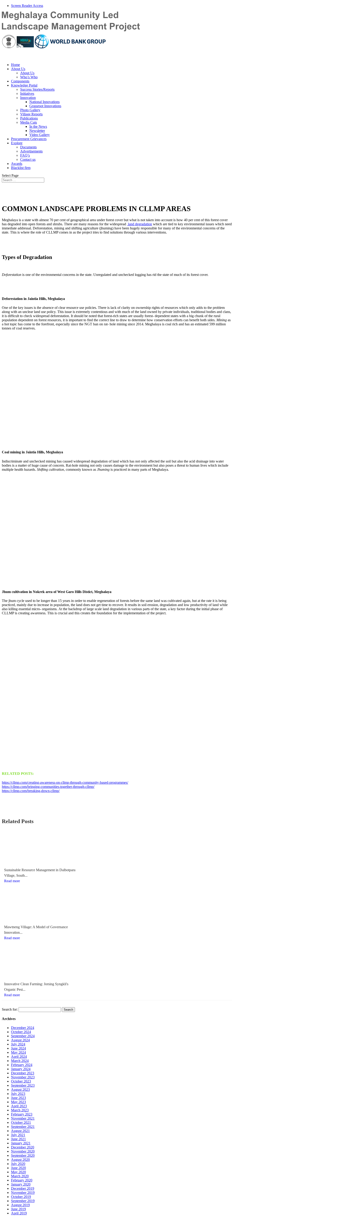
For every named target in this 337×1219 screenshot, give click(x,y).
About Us (18, 69)
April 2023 (19, 1106)
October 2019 (21, 1197)
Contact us (28, 159)
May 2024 (18, 1052)
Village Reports (31, 114)
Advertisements (31, 151)
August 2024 (20, 1040)
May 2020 (18, 1172)
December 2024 (22, 1028)
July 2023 (18, 1094)
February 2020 (21, 1180)
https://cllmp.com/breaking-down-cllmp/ (31, 791)
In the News (38, 126)
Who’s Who (29, 77)
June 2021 (18, 1139)
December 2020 (22, 1147)
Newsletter (37, 131)
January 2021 (20, 1143)
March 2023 (20, 1110)
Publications (29, 118)
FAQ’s (25, 155)
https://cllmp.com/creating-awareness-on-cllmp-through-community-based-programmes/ (65, 782)
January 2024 (20, 1069)
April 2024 (19, 1056)
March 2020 (20, 1176)
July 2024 (18, 1044)
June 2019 (18, 1209)
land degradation (139, 224)
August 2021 (20, 1131)
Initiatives (27, 93)
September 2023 (23, 1085)
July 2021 (18, 1135)
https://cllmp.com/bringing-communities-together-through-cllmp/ (48, 787)
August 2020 (20, 1160)
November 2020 (23, 1151)
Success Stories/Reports (37, 89)
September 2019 (23, 1201)
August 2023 (20, 1089)
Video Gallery (39, 135)
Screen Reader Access (27, 6)
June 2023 (18, 1098)
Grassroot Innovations (45, 106)
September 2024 (23, 1036)
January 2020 (20, 1184)
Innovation (28, 98)
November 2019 (23, 1193)
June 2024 (18, 1048)
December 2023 (22, 1073)
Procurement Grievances (29, 139)
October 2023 (21, 1081)
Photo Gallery (30, 110)
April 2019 (19, 1213)
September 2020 (23, 1155)
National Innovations (44, 102)
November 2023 (23, 1077)
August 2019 (20, 1205)
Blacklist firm (20, 168)
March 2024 (20, 1061)
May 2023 (18, 1102)
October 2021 (21, 1122)
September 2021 (23, 1127)
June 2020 (18, 1168)
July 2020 (18, 1164)
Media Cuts (28, 122)
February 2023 (21, 1114)
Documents (28, 147)
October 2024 (21, 1032)
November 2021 (23, 1118)
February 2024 (21, 1065)
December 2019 (22, 1188)
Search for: (10, 1009)
